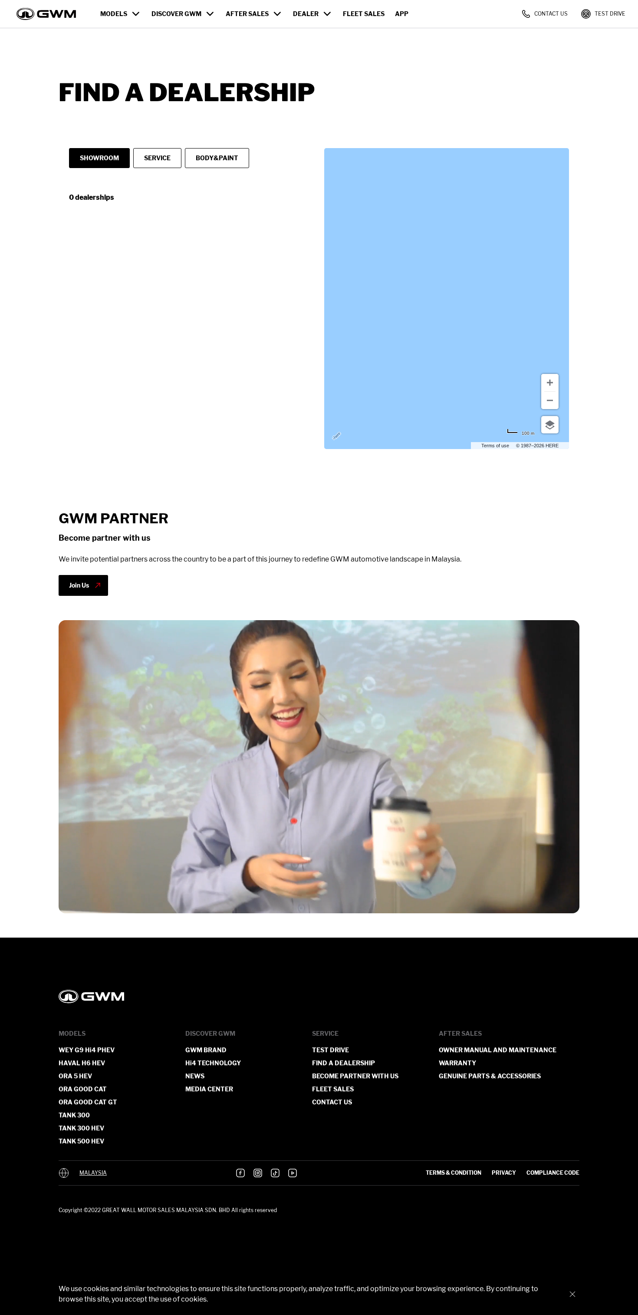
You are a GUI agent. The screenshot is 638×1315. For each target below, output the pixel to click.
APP (401, 13)
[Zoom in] (550, 382)
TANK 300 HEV (81, 1128)
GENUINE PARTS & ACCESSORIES (490, 1076)
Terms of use (495, 445)
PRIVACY (504, 1173)
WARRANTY (457, 1063)
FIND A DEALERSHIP (343, 1063)
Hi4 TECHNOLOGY (213, 1063)
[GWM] (319, 996)
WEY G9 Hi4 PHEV (87, 1050)
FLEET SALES (364, 13)
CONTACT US (332, 1102)
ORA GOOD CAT (83, 1089)
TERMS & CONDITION (453, 1173)
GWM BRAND (206, 1050)
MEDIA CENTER (209, 1089)
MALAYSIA (93, 1173)
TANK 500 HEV (81, 1141)
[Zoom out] (550, 400)
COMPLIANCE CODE (552, 1173)
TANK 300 (74, 1115)
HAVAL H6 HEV (82, 1063)
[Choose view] (550, 424)
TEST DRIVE (330, 1050)
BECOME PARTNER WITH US (355, 1076)
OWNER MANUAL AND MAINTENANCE (497, 1050)
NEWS (194, 1076)
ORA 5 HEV (75, 1076)
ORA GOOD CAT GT (88, 1102)
